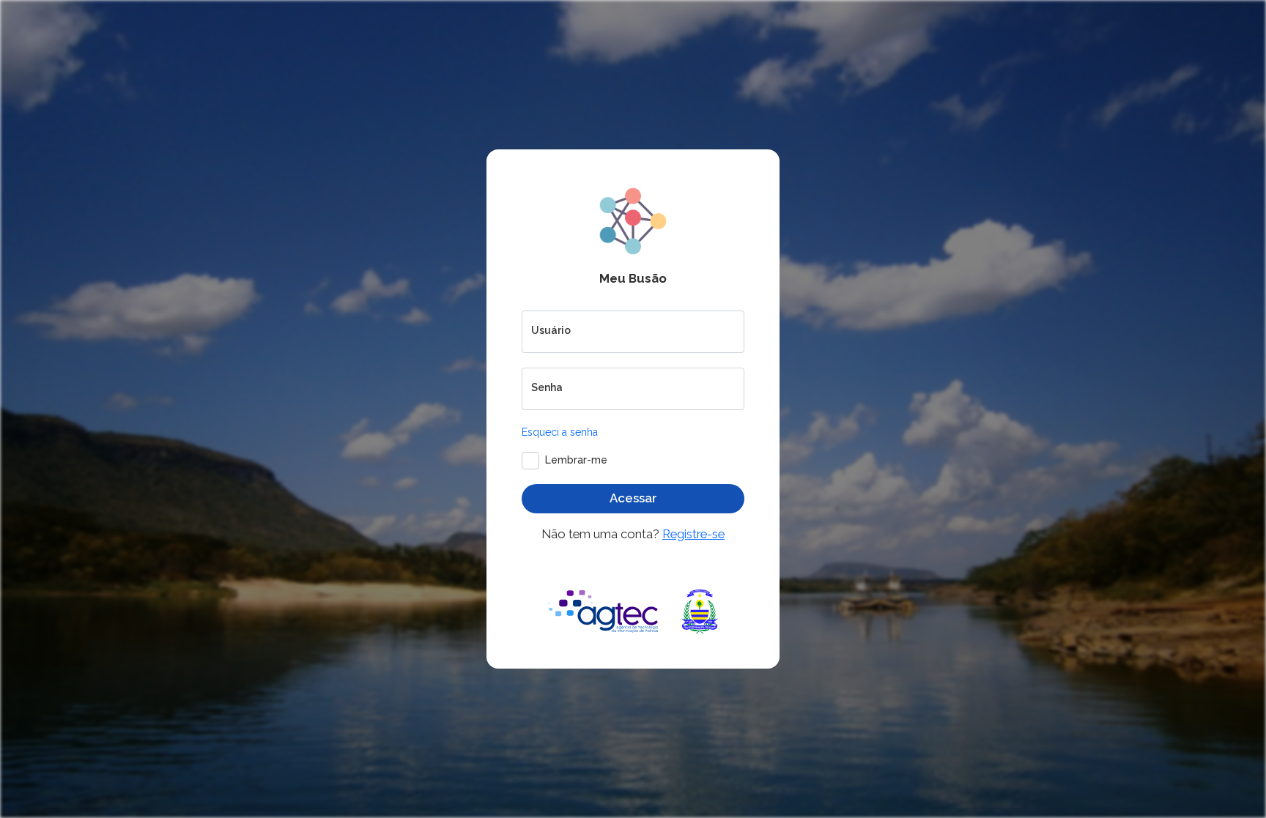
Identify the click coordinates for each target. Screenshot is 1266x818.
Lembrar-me (576, 460)
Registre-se (693, 534)
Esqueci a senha (560, 432)
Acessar (633, 498)
